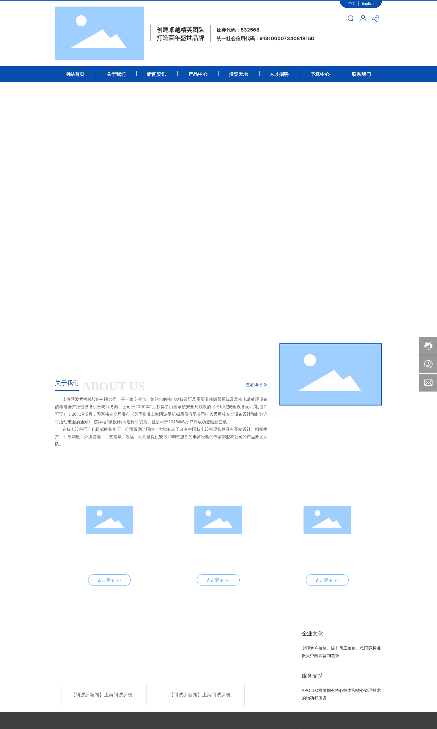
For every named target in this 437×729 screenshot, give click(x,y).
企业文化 (312, 633)
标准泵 (109, 541)
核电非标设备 (327, 541)
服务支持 (312, 676)
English (368, 3)
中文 (352, 3)
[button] (48, 347)
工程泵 (218, 541)
